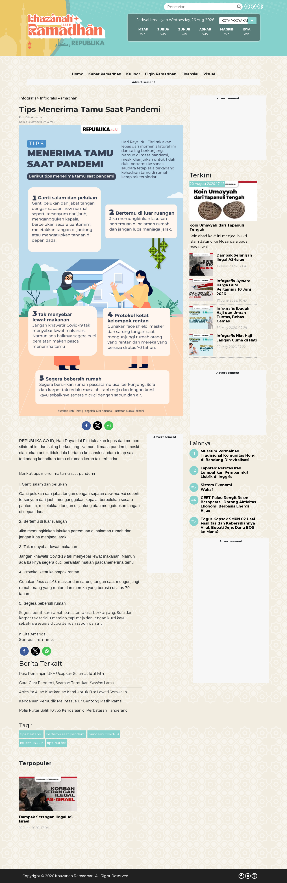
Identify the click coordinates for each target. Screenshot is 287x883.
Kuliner (133, 74)
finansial (189, 74)
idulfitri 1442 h (31, 743)
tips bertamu (31, 734)
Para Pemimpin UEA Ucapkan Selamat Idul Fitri (61, 673)
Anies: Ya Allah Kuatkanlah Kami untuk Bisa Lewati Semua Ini (73, 692)
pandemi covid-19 (104, 734)
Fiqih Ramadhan (160, 74)
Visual (209, 74)
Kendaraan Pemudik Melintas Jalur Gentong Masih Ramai (70, 701)
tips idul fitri (56, 743)
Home (77, 74)
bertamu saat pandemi (65, 734)
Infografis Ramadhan (58, 98)
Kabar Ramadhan (104, 74)
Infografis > (29, 98)
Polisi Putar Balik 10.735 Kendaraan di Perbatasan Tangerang (73, 710)
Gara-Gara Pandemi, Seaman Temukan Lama (66, 683)
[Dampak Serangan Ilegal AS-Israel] (48, 794)
